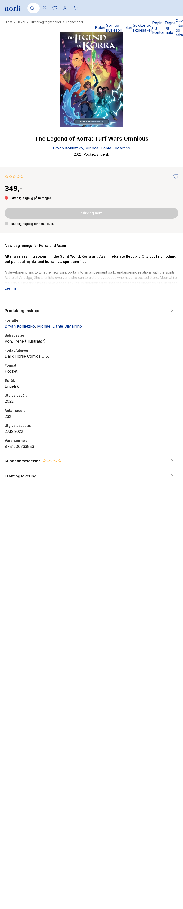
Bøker (21, 22)
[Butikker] (44, 8)
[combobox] (32, 8)
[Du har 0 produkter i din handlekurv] (76, 8)
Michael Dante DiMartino (107, 148)
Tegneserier (74, 22)
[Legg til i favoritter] (174, 176)
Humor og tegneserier (45, 22)
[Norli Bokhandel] (12, 8)
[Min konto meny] (65, 8)
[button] (55, 8)
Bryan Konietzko (68, 148)
